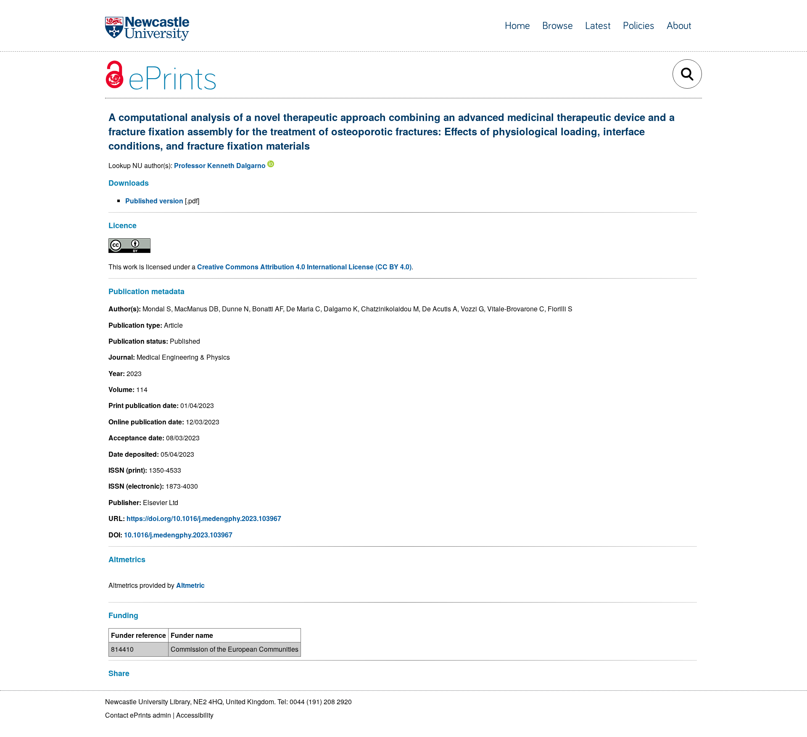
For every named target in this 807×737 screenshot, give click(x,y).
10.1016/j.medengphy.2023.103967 (178, 535)
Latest (598, 26)
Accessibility (195, 715)
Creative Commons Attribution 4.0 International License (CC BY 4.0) (304, 266)
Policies (638, 26)
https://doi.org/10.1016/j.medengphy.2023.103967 (204, 518)
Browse (557, 26)
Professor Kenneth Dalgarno (220, 165)
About (679, 26)
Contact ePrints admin (138, 715)
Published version (154, 200)
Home (517, 26)
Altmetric (190, 585)
